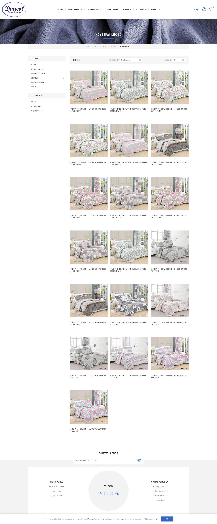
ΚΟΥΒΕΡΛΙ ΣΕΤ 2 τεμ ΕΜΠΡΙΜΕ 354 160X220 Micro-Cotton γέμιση (128, 270)
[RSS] (117, 493)
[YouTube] (111, 493)
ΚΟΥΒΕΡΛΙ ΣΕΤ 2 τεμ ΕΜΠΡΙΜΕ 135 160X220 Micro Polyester (88, 430)
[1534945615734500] (170, 194)
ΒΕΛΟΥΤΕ (34, 65)
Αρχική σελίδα (91, 46)
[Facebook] (99, 493)
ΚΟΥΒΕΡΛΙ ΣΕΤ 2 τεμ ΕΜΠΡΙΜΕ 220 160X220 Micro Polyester (169, 323)
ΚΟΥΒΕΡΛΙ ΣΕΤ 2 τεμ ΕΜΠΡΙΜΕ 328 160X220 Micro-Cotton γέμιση (88, 323)
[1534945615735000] (89, 247)
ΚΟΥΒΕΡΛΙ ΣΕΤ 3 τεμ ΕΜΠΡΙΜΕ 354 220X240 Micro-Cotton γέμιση (128, 110)
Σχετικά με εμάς (57, 496)
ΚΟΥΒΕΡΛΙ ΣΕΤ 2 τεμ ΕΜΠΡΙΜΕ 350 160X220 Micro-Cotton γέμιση (88, 270)
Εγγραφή (139, 460)
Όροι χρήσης (56, 491)
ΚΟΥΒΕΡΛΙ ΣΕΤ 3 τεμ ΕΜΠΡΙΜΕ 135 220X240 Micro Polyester (169, 377)
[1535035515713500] (170, 354)
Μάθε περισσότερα (151, 519)
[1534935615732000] (89, 354)
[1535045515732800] (170, 141)
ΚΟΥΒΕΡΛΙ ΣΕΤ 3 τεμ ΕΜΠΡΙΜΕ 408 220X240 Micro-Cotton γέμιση (88, 110)
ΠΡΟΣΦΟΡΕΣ (35, 87)
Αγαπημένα (160, 500)
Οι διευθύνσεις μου (160, 491)
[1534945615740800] (129, 141)
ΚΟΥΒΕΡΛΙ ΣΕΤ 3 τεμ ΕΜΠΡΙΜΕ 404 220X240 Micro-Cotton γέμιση (169, 110)
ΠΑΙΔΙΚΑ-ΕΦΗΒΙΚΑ (37, 82)
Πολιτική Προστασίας (57, 487)
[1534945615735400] (129, 247)
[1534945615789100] (89, 141)
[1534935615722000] (170, 300)
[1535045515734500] (89, 194)
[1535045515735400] (129, 87)
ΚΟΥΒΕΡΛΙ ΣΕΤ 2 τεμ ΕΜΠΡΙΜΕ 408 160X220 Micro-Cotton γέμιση (128, 163)
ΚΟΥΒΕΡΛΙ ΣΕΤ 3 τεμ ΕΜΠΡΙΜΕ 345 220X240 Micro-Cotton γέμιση (88, 217)
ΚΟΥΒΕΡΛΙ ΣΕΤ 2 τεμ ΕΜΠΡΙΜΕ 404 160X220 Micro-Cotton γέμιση (88, 163)
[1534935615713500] (89, 407)
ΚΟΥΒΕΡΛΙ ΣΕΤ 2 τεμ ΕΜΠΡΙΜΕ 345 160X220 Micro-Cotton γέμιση (169, 217)
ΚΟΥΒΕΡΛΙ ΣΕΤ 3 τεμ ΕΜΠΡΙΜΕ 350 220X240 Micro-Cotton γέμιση (128, 217)
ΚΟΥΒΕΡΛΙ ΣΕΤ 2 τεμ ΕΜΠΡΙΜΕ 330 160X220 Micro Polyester (128, 377)
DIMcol (33, 102)
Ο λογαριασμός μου (160, 487)
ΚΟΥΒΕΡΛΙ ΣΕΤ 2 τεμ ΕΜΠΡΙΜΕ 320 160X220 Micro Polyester (88, 377)
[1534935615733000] (129, 354)
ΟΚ (167, 519)
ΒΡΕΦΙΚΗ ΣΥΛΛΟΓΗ (38, 74)
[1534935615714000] (129, 300)
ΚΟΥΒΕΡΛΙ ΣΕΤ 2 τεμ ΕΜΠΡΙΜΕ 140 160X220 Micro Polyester (128, 323)
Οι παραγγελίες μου (160, 496)
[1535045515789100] (170, 87)
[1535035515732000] (170, 247)
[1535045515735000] (129, 194)
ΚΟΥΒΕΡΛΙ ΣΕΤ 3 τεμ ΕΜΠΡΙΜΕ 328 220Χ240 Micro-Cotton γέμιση (169, 163)
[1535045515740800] (89, 87)
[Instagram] (105, 493)
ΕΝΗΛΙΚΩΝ (35, 78)
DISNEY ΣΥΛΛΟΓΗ (37, 69)
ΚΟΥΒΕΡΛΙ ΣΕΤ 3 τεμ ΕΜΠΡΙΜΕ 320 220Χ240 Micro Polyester (169, 270)
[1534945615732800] (89, 300)
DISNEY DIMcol (36, 106)
